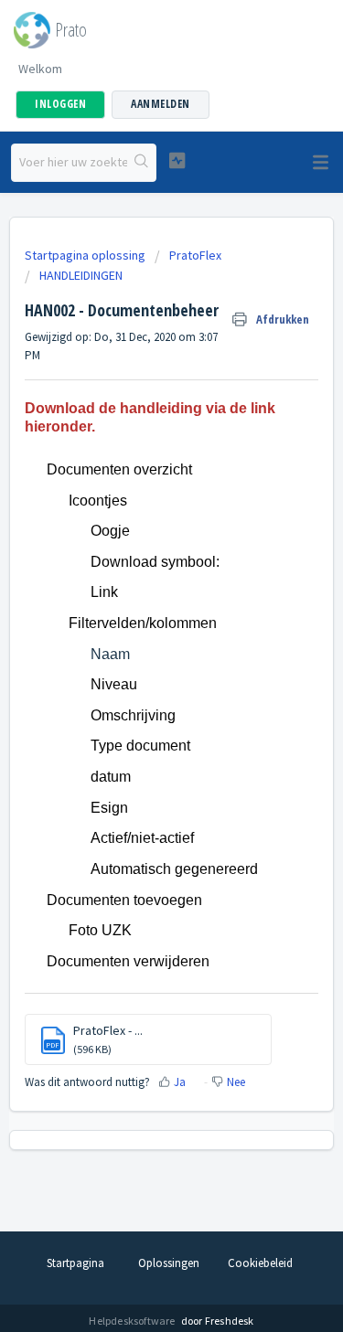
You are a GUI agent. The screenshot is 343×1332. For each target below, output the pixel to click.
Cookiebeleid (260, 1263)
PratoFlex (195, 255)
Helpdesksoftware (133, 1320)
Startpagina (75, 1263)
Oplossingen (168, 1263)
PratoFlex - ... (108, 1030)
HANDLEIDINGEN (81, 275)
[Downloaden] (138, 661)
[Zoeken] (141, 162)
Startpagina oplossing (86, 255)
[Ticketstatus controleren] (177, 160)
